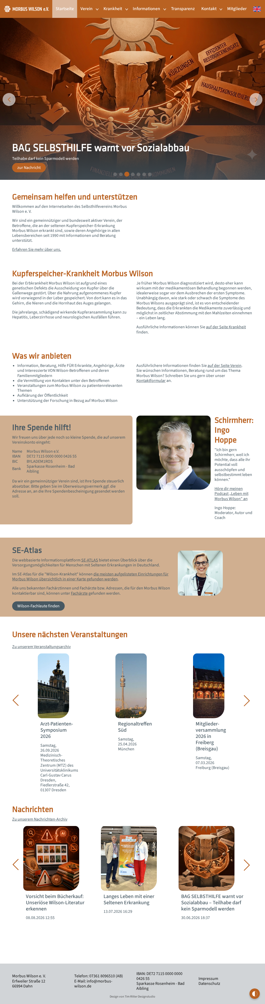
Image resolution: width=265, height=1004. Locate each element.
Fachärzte (79, 593)
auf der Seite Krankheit (226, 327)
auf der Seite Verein (224, 365)
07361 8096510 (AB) (106, 976)
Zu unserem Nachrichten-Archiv (39, 819)
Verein (86, 8)
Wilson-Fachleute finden (38, 606)
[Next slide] (255, 99)
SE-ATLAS (89, 560)
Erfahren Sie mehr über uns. (36, 249)
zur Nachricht (29, 167)
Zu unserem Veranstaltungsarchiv (41, 647)
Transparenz (183, 8)
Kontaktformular (151, 380)
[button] (115, 174)
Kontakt (209, 8)
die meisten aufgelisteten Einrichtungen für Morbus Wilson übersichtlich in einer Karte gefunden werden (90, 576)
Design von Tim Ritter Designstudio (132, 996)
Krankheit (113, 8)
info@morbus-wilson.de (93, 983)
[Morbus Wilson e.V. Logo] (26, 8)
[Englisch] (255, 6)
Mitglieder (237, 8)
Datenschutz (209, 983)
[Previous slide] (9, 99)
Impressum (208, 978)
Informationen (146, 8)
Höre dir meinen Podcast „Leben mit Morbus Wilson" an (231, 493)
